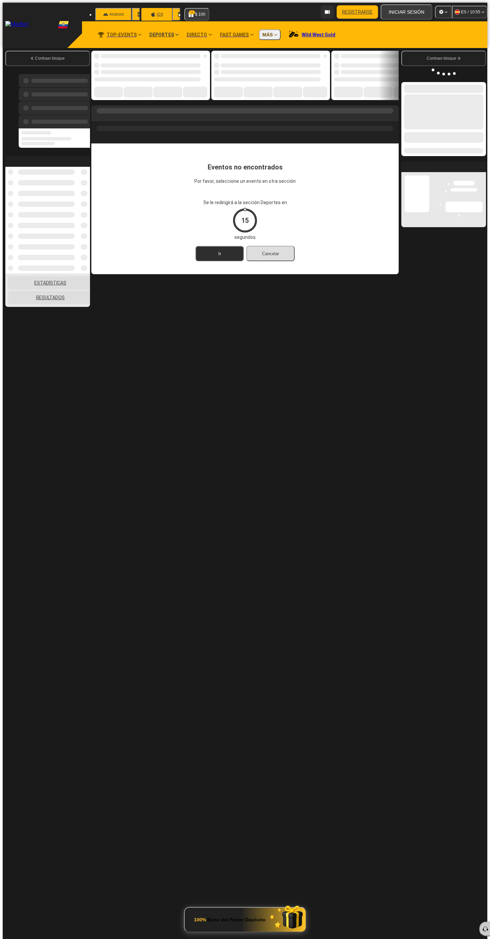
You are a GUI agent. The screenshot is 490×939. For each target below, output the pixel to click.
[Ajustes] (443, 12)
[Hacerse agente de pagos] (327, 12)
